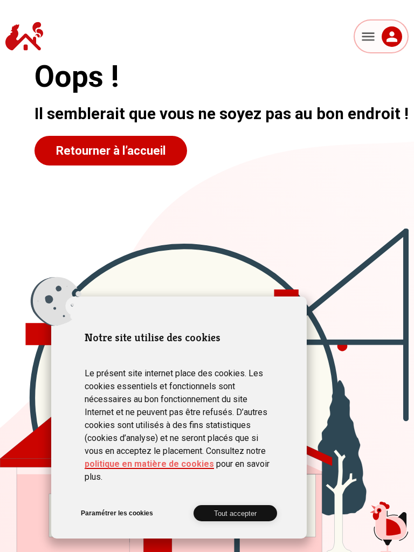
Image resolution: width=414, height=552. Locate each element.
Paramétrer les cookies (117, 513)
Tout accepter (235, 513)
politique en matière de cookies (149, 464)
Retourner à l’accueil (110, 150)
